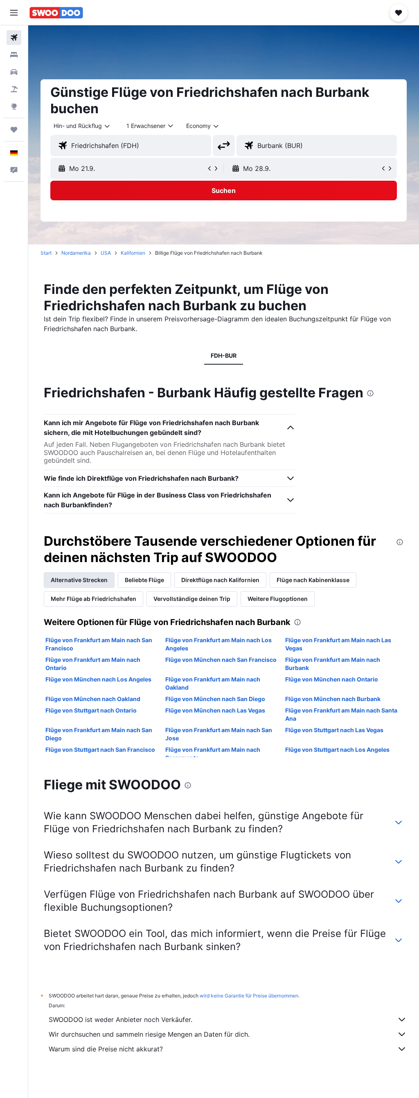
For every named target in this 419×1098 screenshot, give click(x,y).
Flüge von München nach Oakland (92, 698)
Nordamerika (76, 253)
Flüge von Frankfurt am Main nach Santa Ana (341, 714)
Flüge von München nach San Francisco (221, 659)
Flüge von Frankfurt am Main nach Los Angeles (218, 644)
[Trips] (14, 129)
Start (46, 253)
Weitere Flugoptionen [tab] (278, 598)
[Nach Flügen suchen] (14, 37)
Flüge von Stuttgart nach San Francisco (100, 749)
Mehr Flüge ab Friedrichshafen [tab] (93, 598)
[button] (14, 13)
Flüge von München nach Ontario (331, 679)
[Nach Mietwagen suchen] (14, 72)
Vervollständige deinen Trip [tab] (191, 598)
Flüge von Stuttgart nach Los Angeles (337, 749)
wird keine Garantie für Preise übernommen (249, 996)
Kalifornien (133, 253)
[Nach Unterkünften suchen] (14, 55)
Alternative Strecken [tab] (79, 579)
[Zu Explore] (14, 106)
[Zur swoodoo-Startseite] (56, 12)
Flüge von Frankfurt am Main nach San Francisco (98, 644)
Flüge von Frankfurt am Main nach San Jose (218, 734)
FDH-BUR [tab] (224, 355)
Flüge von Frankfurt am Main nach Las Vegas (338, 644)
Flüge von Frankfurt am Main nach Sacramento (212, 753)
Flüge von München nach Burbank (333, 698)
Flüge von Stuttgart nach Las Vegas (334, 729)
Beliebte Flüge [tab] (144, 579)
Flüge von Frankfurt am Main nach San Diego (98, 734)
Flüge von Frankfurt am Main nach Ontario (92, 663)
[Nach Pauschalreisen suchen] (14, 89)
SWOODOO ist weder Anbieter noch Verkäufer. (120, 1019)
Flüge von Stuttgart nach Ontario (91, 710)
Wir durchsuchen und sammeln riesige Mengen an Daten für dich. (149, 1034)
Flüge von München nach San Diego (215, 698)
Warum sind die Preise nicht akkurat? (106, 1049)
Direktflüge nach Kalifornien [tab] (220, 579)
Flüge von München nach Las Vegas (215, 710)
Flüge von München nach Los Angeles (98, 679)
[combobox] (203, 126)
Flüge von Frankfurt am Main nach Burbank (332, 663)
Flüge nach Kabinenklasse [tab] (313, 579)
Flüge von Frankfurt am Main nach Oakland (212, 683)
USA (106, 253)
